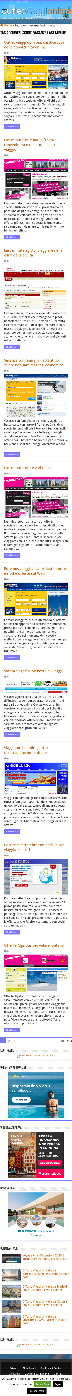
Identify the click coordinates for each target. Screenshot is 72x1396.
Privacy (14, 1368)
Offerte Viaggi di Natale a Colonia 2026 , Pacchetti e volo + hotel (45, 1303)
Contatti (58, 1373)
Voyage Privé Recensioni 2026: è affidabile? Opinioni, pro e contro (45, 1257)
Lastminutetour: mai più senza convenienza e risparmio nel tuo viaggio (31, 145)
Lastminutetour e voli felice (27, 468)
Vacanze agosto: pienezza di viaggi (33, 671)
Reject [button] (58, 1384)
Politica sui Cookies (51, 1368)
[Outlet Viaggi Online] (36, 9)
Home (7, 25)
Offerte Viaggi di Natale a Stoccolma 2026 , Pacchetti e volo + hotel (46, 1320)
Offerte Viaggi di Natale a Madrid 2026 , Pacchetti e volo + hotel (45, 1288)
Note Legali (29, 1368)
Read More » (12, 126)
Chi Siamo (15, 1373)
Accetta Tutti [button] (42, 1384)
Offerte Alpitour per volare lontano (34, 945)
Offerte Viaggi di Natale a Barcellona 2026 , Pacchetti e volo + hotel (46, 1274)
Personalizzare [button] (36, 1391)
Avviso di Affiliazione (37, 1373)
